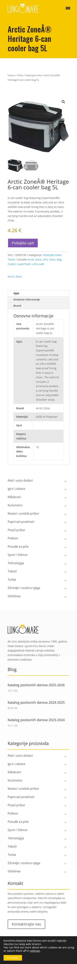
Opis (16, 293)
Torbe (20, 75)
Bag (59, 259)
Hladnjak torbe (33, 75)
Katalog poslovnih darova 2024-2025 (36, 702)
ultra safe (38, 264)
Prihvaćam (12, 957)
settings (35, 951)
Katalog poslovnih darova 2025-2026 (36, 685)
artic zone (49, 259)
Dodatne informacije (26, 299)
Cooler (12, 264)
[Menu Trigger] (68, 8)
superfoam (24, 264)
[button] (63, 101)
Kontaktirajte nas (26, 924)
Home (11, 75)
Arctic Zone (34, 259)
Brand (17, 305)
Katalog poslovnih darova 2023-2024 (36, 720)
